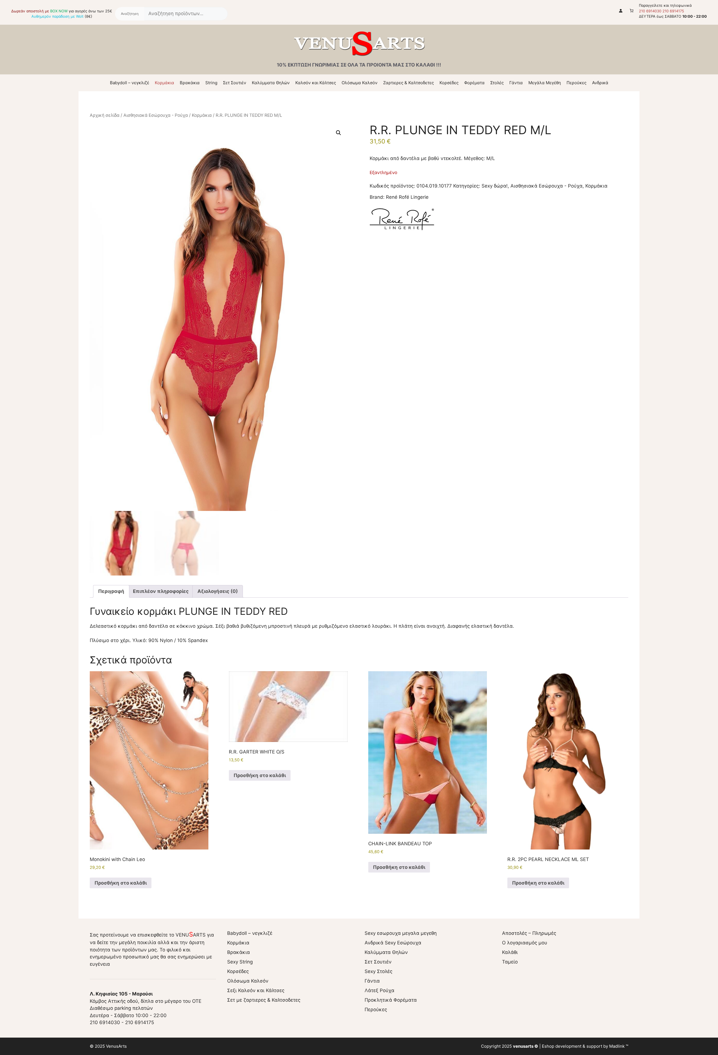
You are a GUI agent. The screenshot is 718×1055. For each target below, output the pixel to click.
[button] (338, 133)
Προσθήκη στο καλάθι (121, 883)
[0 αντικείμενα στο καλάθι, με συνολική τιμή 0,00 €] (631, 10)
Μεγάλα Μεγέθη (544, 82)
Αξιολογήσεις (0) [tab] (217, 591)
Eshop (548, 1046)
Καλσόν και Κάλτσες (315, 82)
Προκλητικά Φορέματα (391, 1000)
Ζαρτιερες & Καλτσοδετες (408, 82)
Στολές (497, 82)
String (211, 82)
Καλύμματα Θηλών (271, 82)
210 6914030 (650, 11)
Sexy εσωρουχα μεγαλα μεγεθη (401, 933)
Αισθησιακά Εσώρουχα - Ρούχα (155, 115)
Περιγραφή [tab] (111, 591)
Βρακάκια (190, 82)
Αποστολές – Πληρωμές (529, 933)
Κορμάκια (164, 82)
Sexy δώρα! (495, 186)
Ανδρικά (600, 82)
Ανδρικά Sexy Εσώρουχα (393, 943)
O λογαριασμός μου (524, 943)
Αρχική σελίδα (104, 115)
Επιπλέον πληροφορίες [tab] (161, 591)
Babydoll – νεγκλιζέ (129, 82)
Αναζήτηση (129, 13)
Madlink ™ (618, 1046)
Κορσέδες (449, 82)
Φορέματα (474, 82)
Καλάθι (510, 952)
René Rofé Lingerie (407, 197)
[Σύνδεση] (620, 10)
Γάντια (516, 82)
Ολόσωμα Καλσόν (360, 82)
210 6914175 (673, 11)
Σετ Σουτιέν (234, 82)
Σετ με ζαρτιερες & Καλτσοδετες (263, 1000)
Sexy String (240, 962)
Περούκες (576, 82)
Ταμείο (510, 962)
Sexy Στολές (378, 971)
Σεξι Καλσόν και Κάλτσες (255, 990)
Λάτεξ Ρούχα (379, 990)
